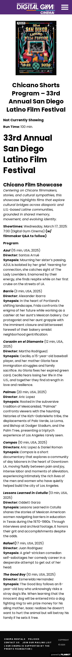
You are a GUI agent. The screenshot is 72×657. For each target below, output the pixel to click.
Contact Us (12, 642)
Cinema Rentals (14, 639)
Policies (34, 639)
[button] (64, 7)
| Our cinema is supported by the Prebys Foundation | (27, 647)
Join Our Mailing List (37, 642)
